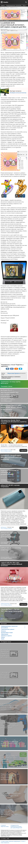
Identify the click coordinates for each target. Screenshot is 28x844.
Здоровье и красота (6, 635)
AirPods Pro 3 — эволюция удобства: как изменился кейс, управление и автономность (10, 394)
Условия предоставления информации (10, 841)
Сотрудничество (15, 825)
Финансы (3, 631)
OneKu (5, 2)
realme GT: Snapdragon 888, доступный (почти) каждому (11, 457)
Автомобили (4, 627)
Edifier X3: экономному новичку (11, 549)
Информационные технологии (9, 626)
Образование (4, 634)
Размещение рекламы (16, 826)
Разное (3, 637)
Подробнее (23, 450)
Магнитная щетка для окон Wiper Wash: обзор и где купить (11, 407)
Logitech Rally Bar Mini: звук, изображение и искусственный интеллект (11, 564)
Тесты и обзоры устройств (6, 401)
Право (2, 639)
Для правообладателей (16, 827)
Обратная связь (5, 826)
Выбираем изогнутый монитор (18, 92)
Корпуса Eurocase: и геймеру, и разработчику (9, 472)
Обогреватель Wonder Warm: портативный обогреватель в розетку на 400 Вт (13, 421)
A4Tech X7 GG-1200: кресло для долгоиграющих (9, 535)
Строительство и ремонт (7, 629)
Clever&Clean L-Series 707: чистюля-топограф (11, 610)
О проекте (3, 825)
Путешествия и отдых (7, 632)
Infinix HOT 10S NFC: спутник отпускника (10, 486)
